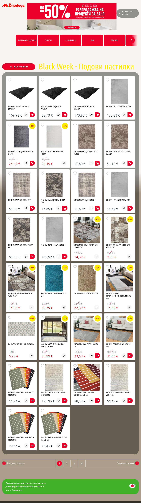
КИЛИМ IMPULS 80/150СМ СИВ (118, 200)
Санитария (70, 40)
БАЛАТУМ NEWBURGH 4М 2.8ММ (21, 344)
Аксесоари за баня (27, 40)
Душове (48, 40)
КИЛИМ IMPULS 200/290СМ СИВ (118, 106)
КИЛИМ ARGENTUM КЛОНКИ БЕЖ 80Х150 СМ (52, 345)
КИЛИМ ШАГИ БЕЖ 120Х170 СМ (86, 293)
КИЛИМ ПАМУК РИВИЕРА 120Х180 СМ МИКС (84, 393)
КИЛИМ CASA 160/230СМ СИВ (19, 200)
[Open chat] (132, 486)
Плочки (114, 40)
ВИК (92, 40)
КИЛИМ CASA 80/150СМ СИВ (85, 200)
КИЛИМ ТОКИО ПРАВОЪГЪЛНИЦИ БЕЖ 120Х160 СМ (118, 295)
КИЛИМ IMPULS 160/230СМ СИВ (53, 245)
